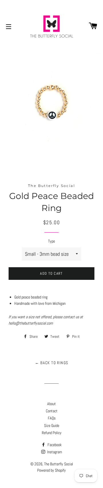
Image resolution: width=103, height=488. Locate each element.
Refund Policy (52, 432)
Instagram (54, 451)
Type (51, 241)
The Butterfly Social (58, 463)
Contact (52, 410)
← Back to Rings (51, 362)
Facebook (54, 444)
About (51, 403)
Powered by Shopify (51, 470)
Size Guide (51, 425)
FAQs (52, 418)
